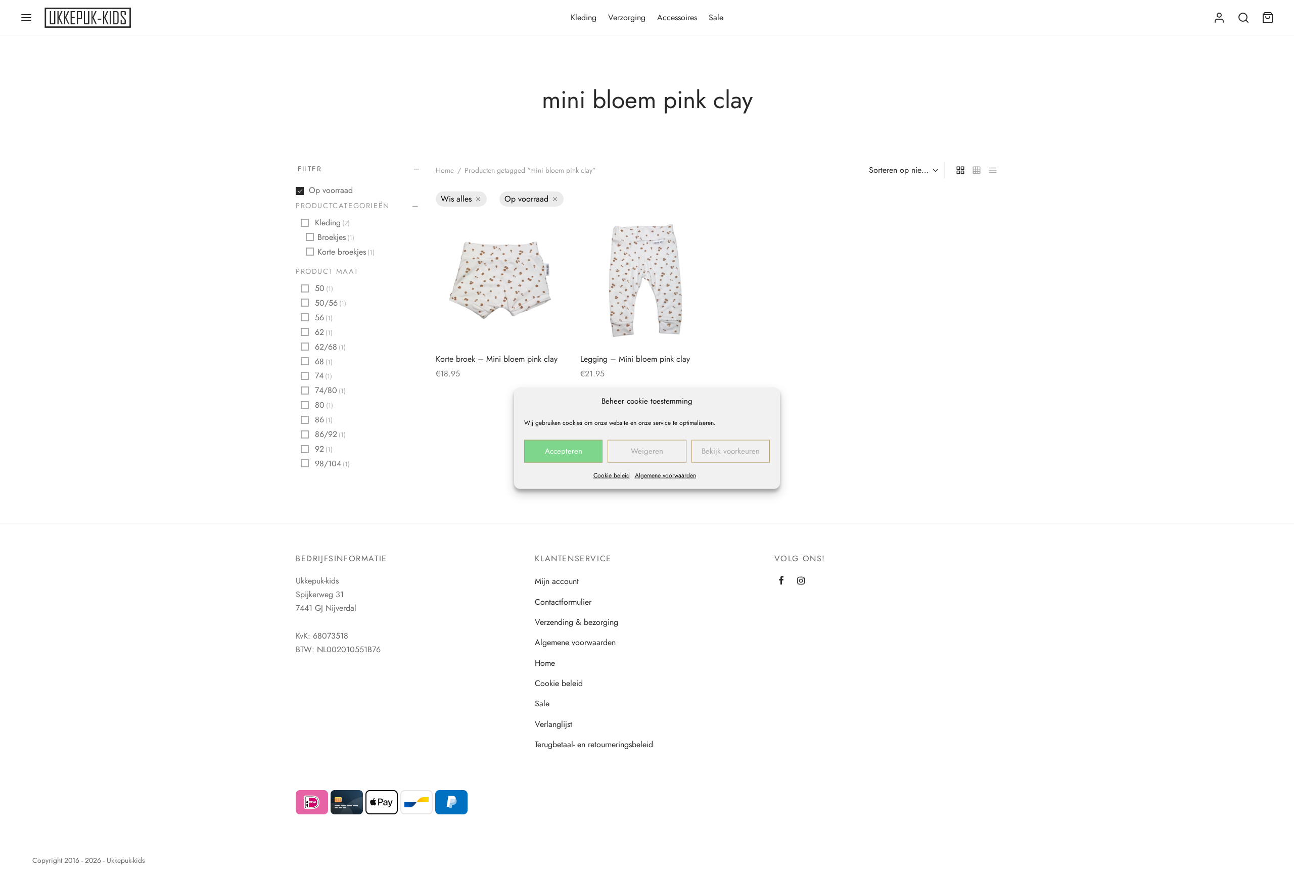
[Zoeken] (1243, 18)
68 (324, 361)
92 (324, 449)
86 (324, 419)
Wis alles (456, 199)
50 (324, 288)
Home (445, 170)
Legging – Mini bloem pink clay (635, 359)
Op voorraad (331, 190)
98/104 (332, 463)
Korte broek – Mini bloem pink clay (497, 359)
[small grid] (976, 170)
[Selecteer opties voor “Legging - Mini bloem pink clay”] (694, 232)
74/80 (330, 391)
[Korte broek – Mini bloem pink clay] (500, 281)
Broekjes (335, 237)
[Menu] (26, 18)
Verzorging (626, 17)
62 (324, 332)
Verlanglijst (553, 724)
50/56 (330, 303)
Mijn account (557, 581)
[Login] (1219, 18)
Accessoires (677, 17)
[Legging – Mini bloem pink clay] (645, 281)
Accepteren (563, 451)
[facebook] (781, 581)
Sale (716, 17)
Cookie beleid (611, 474)
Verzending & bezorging (576, 622)
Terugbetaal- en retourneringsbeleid (594, 744)
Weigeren (647, 451)
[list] (992, 170)
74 (323, 376)
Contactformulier (563, 602)
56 (324, 317)
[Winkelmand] (1268, 18)
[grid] (960, 170)
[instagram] (801, 581)
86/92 (330, 434)
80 (324, 405)
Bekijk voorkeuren (731, 451)
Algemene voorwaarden (665, 474)
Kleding (583, 17)
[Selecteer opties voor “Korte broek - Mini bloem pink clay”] (549, 232)
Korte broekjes (346, 252)
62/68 (330, 347)
